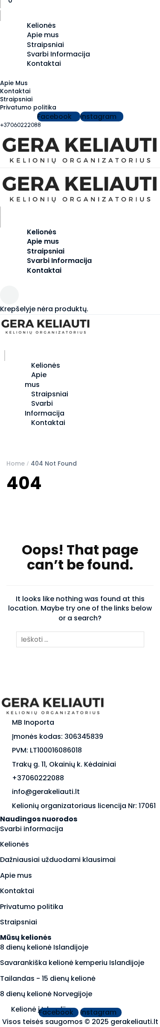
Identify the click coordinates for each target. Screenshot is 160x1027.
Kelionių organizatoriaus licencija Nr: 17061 (84, 806)
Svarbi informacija (31, 829)
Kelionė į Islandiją (40, 1009)
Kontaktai (44, 63)
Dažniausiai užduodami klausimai (58, 860)
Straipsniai (16, 99)
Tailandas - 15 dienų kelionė (48, 978)
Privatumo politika (28, 107)
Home (15, 463)
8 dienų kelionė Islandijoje (44, 947)
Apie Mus (14, 83)
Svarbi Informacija (59, 261)
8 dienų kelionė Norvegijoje (46, 994)
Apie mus (43, 35)
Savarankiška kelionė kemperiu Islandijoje (72, 963)
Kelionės (14, 844)
